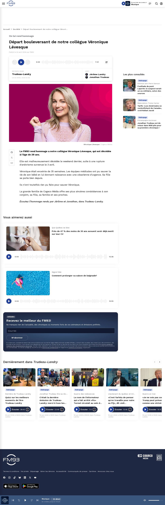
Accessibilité (61, 471)
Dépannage (34, 471)
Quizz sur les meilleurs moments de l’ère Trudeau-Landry (17, 400)
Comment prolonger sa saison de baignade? (74, 275)
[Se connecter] (161, 3)
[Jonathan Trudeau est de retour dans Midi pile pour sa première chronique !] (129, 122)
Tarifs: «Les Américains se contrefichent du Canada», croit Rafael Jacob (150, 108)
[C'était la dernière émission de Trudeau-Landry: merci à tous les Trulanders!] (54, 377)
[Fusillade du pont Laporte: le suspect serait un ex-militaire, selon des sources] (129, 85)
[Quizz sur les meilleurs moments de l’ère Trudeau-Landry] (19, 377)
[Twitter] (11, 157)
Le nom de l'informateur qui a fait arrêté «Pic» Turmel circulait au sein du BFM (87, 400)
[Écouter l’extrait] (21, 62)
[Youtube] (35, 478)
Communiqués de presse (77, 471)
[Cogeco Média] (145, 458)
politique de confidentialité (50, 347)
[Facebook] (11, 152)
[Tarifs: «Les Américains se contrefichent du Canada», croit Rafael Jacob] (129, 105)
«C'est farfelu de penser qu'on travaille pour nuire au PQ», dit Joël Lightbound (121, 400)
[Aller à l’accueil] (11, 5)
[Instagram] (9, 478)
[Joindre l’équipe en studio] (150, 3)
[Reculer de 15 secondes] (14, 62)
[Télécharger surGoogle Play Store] (30, 486)
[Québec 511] (159, 460)
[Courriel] (11, 163)
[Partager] (106, 62)
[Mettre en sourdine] (144, 500)
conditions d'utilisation (75, 347)
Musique (135, 4)
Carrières (92, 471)
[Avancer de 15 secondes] (27, 62)
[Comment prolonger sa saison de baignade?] (28, 283)
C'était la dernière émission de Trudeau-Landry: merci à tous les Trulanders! (52, 400)
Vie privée (25, 471)
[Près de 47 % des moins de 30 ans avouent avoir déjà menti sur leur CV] (28, 238)
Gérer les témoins (47, 471)
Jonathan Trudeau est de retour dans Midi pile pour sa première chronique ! (149, 125)
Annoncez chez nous (106, 471)
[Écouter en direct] (123, 3)
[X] (30, 478)
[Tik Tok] (15, 478)
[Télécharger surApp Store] (11, 486)
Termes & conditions (11, 471)
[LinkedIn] (25, 478)
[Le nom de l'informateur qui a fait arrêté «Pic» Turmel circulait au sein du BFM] (88, 377)
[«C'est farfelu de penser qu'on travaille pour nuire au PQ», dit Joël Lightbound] (122, 377)
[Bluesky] (20, 478)
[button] (12, 500)
